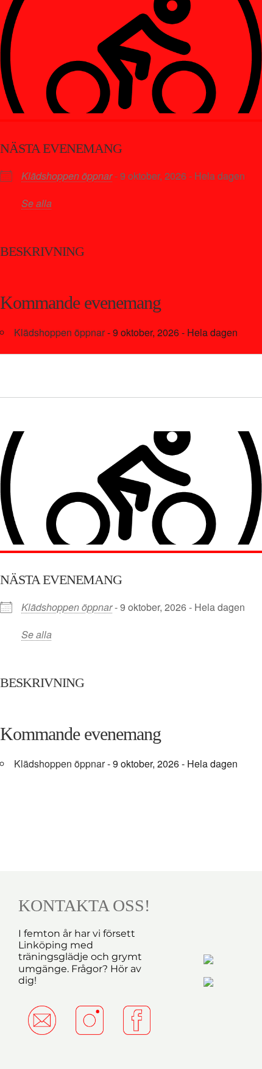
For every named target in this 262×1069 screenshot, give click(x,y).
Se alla (36, 203)
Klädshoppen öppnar (66, 176)
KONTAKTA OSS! (84, 905)
